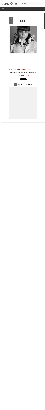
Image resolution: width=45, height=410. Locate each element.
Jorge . (27, 69)
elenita (27, 76)
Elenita (23, 20)
